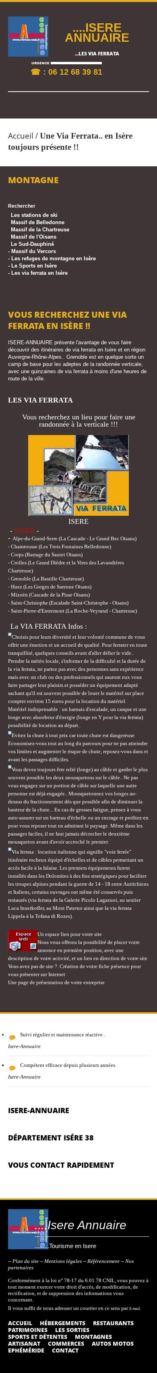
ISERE (24, 531)
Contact (65, 1350)
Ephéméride (26, 1350)
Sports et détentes (37, 1336)
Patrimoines (28, 1330)
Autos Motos (113, 1343)
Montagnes (93, 1336)
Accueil (20, 136)
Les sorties (72, 1330)
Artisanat (24, 1343)
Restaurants (113, 1323)
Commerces (66, 1343)
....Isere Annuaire (80, 1225)
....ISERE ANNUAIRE (97, 32)
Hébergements (62, 1323)
